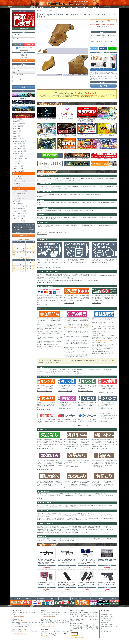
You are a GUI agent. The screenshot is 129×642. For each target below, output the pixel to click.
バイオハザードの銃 (18, 105)
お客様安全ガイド (29, 224)
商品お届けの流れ (29, 229)
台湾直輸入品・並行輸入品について (48, 523)
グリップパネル (17, 168)
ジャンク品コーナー (18, 221)
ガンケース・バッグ (20, 191)
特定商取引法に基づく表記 (78, 637)
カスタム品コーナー (18, 211)
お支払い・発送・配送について (46, 286)
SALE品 (15, 121)
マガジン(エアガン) (18, 148)
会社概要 (29, 232)
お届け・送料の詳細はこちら (20, 633)
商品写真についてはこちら (45, 448)
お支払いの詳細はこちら (19, 616)
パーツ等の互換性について (45, 208)
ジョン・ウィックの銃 (19, 98)
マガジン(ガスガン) (18, 146)
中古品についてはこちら (45, 391)
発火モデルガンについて (45, 503)
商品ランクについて (43, 377)
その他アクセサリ (18, 171)
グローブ (17, 183)
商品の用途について (43, 176)
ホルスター (18, 188)
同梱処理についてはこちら (45, 282)
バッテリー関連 (17, 156)
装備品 (15, 173)
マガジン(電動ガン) (18, 143)
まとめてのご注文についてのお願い (48, 271)
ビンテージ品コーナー (19, 213)
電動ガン (16, 133)
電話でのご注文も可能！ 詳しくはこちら (49, 267)
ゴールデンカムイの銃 (19, 112)
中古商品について (43, 367)
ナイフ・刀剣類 (17, 203)
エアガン (16, 136)
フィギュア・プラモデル (19, 206)
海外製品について (43, 511)
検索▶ (24, 87)
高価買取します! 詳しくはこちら (103, 27)
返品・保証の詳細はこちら (48, 626)
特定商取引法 (18, 229)
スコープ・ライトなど (19, 158)
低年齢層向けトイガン (19, 141)
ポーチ (16, 196)
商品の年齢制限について (45, 184)
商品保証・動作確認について (46, 491)
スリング (17, 186)
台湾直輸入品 (16, 119)
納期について (42, 308)
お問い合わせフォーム (47, 636)
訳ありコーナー (17, 218)
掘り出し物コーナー (18, 216)
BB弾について (42, 536)
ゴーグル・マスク (19, 181)
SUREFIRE (16, 161)
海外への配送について (44, 214)
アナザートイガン (17, 138)
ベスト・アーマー (19, 193)
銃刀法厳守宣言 (18, 227)
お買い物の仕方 (42, 240)
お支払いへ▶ (23, 60)
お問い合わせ (23, 235)
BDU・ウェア (18, 176)
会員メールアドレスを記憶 (25, 47)
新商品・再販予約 (18, 123)
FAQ (30, 227)
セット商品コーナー (18, 208)
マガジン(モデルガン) (19, 151)
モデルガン (16, 131)
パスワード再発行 (24, 50)
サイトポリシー (42, 234)
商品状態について (43, 429)
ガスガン (16, 128)
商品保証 (18, 232)
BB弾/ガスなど (17, 153)
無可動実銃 (16, 201)
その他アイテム (18, 198)
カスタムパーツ (17, 166)
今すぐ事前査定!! (23, 29)
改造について (42, 200)
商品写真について (43, 222)
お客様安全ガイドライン (45, 196)
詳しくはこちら (101, 96)
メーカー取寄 (17, 126)
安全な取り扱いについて (45, 192)
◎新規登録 (30, 44)
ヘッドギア (17, 178)
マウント (15, 163)
